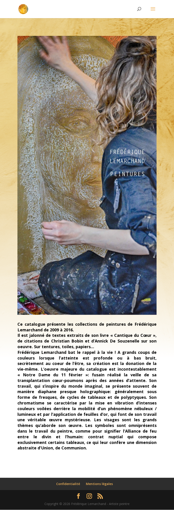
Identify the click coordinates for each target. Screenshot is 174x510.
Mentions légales (99, 484)
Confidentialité (68, 484)
